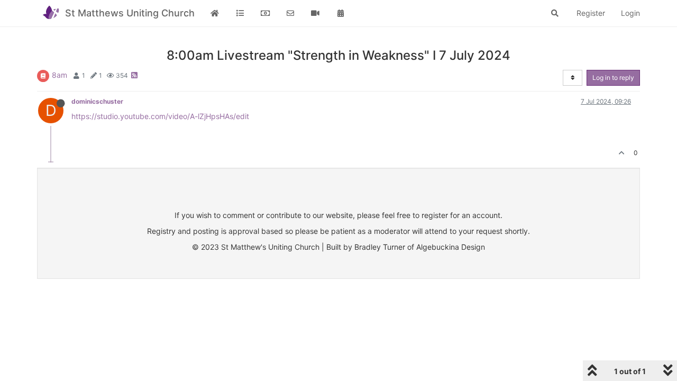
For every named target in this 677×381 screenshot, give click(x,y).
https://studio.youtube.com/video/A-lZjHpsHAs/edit (160, 116)
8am (59, 74)
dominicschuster (97, 101)
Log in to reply (613, 77)
